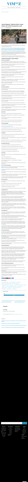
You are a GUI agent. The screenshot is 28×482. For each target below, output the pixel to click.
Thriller (4, 436)
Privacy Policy (24, 430)
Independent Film (3, 432)
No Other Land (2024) (19, 286)
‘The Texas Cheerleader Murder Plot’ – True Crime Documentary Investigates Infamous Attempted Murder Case (19, 301)
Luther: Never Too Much (10, 51)
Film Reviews (10, 429)
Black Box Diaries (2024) (12, 282)
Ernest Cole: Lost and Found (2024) (6, 283)
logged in (8, 311)
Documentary (4, 429)
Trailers (10, 430)
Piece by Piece (22, 162)
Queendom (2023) (10, 287)
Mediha (7, 156)
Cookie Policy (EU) (24, 436)
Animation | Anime (3, 428)
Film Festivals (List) (17, 429)
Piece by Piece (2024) (4, 287)
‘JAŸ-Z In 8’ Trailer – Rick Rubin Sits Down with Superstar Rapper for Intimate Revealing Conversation (12, 327)
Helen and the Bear (7, 126)
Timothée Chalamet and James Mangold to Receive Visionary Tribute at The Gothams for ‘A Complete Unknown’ (7, 301)
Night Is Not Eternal (4, 169)
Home (8, 7)
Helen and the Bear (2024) (15, 283)
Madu (2, 166)
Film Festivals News (17, 428)
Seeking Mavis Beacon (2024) (16, 287)
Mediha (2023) (3, 286)
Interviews (10, 431)
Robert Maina (4, 27)
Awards (11, 428)
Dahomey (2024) (18, 282)
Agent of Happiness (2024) (5, 282)
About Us (24, 429)
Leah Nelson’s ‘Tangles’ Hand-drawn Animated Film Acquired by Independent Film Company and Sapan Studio (13, 325)
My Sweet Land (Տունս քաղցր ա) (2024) (11, 286)
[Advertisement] (14, 18)
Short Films (3, 435)
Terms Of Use (24, 431)
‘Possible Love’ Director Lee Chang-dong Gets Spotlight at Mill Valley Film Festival (10, 323)
